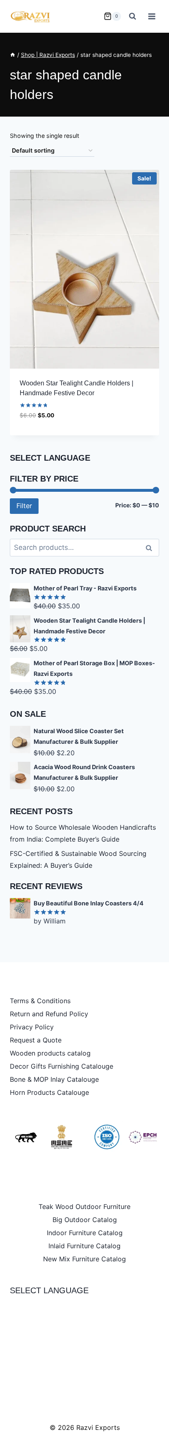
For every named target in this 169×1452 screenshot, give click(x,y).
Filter (24, 506)
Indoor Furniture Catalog (85, 1233)
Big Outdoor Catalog (85, 1220)
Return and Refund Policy (49, 1014)
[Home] (13, 55)
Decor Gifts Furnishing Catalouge (61, 1066)
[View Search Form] (132, 16)
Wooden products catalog (50, 1053)
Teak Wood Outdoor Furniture (84, 1206)
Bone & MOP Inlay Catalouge (54, 1079)
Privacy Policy (32, 1027)
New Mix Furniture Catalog (84, 1259)
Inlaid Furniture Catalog (84, 1246)
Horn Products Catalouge (49, 1092)
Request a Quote (36, 1040)
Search (151, 547)
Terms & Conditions (40, 1001)
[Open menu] (151, 16)
